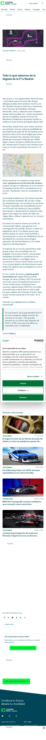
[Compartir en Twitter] (12, 617)
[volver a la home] (9, 709)
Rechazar (23, 397)
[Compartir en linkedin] (20, 617)
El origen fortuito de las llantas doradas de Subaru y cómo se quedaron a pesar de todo (23, 418)
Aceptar (23, 383)
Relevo (13, 333)
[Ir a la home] (8, 3)
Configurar (22, 390)
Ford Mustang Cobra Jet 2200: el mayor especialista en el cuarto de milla (18, 449)
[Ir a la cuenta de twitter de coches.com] (2, 716)
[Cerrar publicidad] (44, 728)
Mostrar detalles (33, 376)
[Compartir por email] (4, 617)
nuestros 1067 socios (19, 352)
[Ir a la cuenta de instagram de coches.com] (9, 716)
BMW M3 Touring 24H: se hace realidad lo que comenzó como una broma (20, 481)
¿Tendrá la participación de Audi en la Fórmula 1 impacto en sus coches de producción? (21, 512)
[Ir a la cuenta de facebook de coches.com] (16, 716)
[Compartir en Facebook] (16, 617)
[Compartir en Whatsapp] (24, 617)
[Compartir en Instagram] (8, 617)
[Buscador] (42, 3)
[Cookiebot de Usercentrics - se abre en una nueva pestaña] (34, 340)
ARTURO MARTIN (9, 51)
